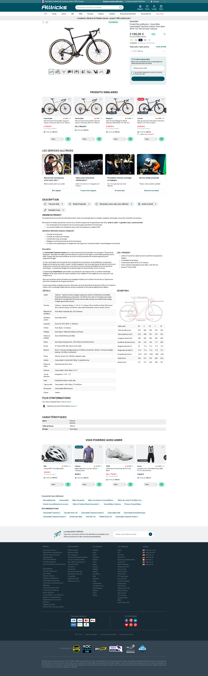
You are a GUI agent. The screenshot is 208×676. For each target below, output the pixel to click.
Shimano (96, 557)
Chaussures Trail (124, 588)
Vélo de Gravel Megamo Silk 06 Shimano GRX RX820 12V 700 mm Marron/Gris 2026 (117, 122)
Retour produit (73, 552)
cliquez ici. (74, 406)
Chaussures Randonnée (126, 559)
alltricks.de (150, 557)
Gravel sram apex (76, 517)
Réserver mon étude (151, 190)
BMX (80, 14)
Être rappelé (56, 190)
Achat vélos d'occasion (51, 580)
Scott (94, 593)
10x (145, 40)
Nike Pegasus (97, 588)
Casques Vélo (123, 598)
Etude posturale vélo (75, 571)
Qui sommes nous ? (50, 550)
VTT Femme (122, 595)
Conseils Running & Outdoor (78, 557)
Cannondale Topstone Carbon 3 (92, 513)
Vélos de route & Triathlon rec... (130, 500)
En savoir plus (120, 190)
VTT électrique (123, 576)
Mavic (95, 564)
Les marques (97, 546)
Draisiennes (122, 583)
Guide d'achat (147, 204)
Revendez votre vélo (75, 574)
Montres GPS (122, 571)
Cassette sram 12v (70, 513)
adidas (95, 590)
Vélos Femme (123, 590)
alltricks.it (149, 559)
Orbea (95, 595)
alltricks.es (150, 555)
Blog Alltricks (47, 569)
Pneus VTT (121, 557)
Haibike (95, 569)
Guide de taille (161, 47)
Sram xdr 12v (91, 517)
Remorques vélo (123, 602)
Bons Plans (160, 14)
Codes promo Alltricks (51, 590)
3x (136, 40)
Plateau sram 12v (105, 517)
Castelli (95, 550)
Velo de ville (122, 569)
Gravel (64, 14)
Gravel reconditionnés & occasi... (56, 504)
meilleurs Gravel (65, 402)
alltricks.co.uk (151, 550)
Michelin (96, 579)
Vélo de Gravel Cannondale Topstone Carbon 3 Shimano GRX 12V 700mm (87, 122)
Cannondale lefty (114, 513)
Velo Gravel (122, 593)
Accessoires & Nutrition (128, 14)
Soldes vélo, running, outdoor (53, 607)
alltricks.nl (149, 564)
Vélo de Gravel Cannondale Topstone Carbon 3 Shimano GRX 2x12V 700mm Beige (57, 122)
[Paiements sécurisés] (83, 622)
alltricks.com (150, 552)
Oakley (95, 571)
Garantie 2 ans (54, 210)
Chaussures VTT (123, 567)
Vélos (120, 550)
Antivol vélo (122, 586)
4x (140, 40)
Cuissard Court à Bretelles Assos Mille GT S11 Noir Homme (150, 469)
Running (90, 14)
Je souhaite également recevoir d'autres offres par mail (148, 73)
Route (54, 14)
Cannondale (134, 21)
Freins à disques (124, 581)
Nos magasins (73, 555)
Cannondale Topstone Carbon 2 (54, 517)
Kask (94, 552)
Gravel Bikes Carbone (112, 504)
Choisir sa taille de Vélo (76, 559)
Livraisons (71, 567)
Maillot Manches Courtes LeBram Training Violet (86, 469)
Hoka (94, 581)
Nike (94, 576)
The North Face (98, 586)
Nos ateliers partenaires (76, 562)
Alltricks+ (46, 602)
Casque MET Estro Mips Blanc (54, 468)
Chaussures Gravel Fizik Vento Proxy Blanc (118, 469)
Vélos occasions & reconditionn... (101, 500)
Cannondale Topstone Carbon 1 (126, 517)
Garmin (95, 567)
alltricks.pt (149, 562)
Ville (72, 14)
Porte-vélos (122, 574)
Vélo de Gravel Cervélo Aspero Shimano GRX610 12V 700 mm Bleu (150, 122)
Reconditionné (146, 14)
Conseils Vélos (73, 564)
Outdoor (101, 14)
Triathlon (112, 14)
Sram (95, 562)
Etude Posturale (79, 204)
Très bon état (53, 204)
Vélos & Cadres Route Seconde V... (86, 504)
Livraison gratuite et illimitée (124, 1)
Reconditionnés (49, 500)
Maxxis (95, 559)
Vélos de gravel (78, 500)
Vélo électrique (123, 564)
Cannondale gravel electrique (134, 513)
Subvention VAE (73, 579)
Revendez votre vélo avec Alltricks (114, 204)
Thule (95, 555)
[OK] (150, 534)
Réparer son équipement (51, 597)
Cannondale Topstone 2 (51, 513)
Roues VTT (121, 562)
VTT (45, 14)
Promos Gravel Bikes (132, 504)
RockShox (96, 574)
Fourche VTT (122, 579)
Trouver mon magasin (88, 190)
